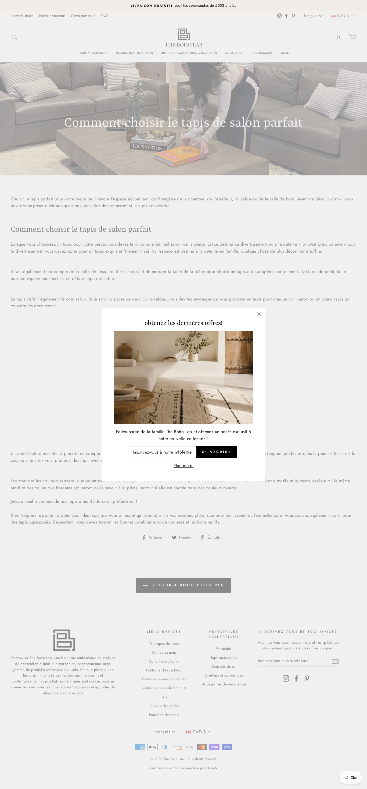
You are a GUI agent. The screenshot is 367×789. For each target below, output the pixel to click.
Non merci (184, 465)
